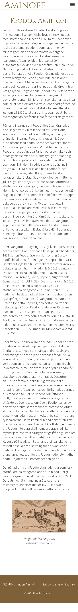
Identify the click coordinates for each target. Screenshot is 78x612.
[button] (72, 4)
